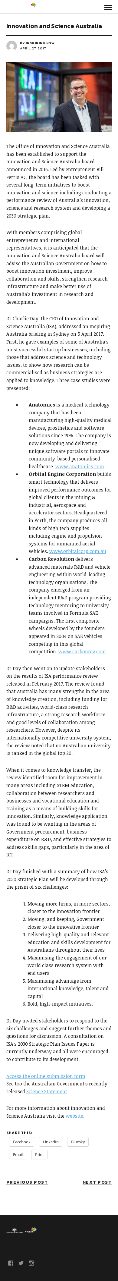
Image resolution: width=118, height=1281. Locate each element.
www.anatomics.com (79, 466)
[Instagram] (31, 1262)
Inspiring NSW (40, 43)
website (74, 1116)
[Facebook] (10, 1262)
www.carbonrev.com (82, 651)
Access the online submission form (45, 1076)
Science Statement (46, 1091)
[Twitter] (21, 1262)
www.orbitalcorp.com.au (77, 551)
